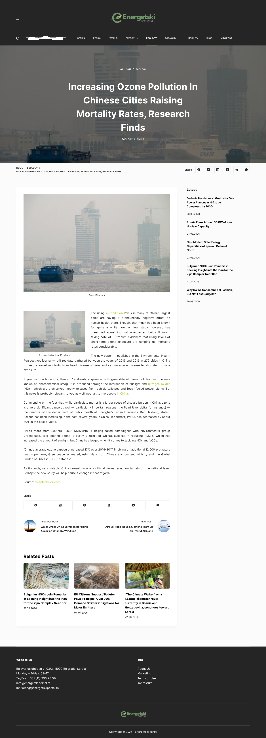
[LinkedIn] (217, 169)
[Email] (158, 505)
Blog (209, 38)
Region (97, 38)
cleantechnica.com (47, 482)
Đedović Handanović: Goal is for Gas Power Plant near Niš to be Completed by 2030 (210, 202)
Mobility (193, 38)
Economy (170, 38)
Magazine (226, 38)
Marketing (144, 673)
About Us (144, 668)
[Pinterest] (85, 505)
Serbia (81, 38)
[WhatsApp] (246, 169)
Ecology (151, 38)
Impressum (145, 683)
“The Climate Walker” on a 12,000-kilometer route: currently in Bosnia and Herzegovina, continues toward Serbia (147, 603)
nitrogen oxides (159, 384)
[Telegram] (236, 169)
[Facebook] (198, 169)
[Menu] (18, 18)
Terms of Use (147, 678)
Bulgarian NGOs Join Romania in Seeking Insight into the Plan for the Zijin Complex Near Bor (45, 599)
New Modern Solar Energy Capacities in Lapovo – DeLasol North (207, 246)
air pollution (114, 313)
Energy (130, 38)
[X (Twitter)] (208, 169)
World (113, 38)
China (124, 393)
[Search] (17, 38)
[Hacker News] (227, 169)
